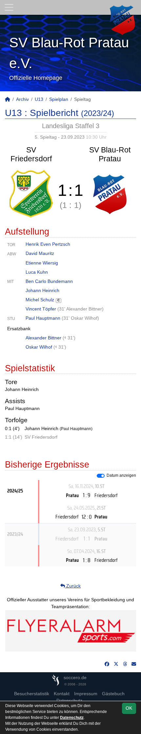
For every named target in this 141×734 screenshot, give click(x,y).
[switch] (101, 476)
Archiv (22, 99)
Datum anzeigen (121, 475)
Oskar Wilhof (39, 347)
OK (129, 708)
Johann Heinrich (42, 290)
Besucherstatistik (31, 693)
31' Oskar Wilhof (80, 318)
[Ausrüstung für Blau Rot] (70, 630)
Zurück (73, 585)
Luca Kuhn (37, 272)
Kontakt (62, 693)
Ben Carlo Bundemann (49, 281)
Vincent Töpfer (41, 308)
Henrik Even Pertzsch (48, 244)
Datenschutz (72, 717)
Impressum (85, 693)
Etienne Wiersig (42, 262)
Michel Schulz (43, 299)
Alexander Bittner (43, 337)
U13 (39, 99)
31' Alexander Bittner (80, 308)
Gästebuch (113, 693)
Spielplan (58, 99)
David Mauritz (40, 253)
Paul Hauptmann (43, 318)
